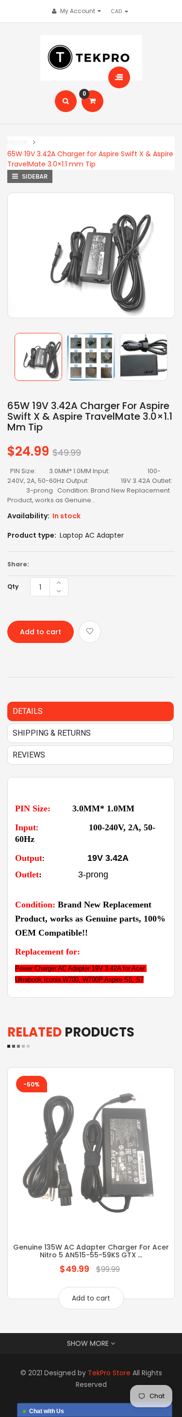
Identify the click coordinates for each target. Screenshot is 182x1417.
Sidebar (34, 176)
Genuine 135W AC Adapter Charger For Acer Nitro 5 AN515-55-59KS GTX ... (91, 1251)
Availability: (28, 516)
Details (28, 711)
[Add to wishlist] (90, 632)
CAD (119, 11)
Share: (18, 564)
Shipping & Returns (52, 733)
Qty (12, 586)
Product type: (31, 535)
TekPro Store (109, 1373)
